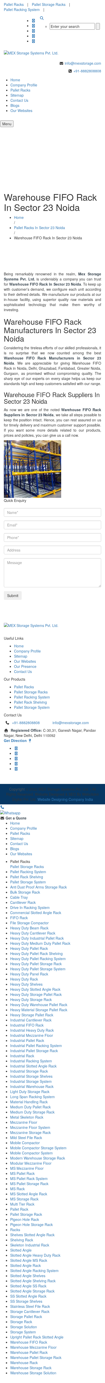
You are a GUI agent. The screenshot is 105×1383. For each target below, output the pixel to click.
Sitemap (20, 656)
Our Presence (25, 666)
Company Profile (27, 651)
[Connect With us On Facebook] (33, 20)
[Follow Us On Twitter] (33, 25)
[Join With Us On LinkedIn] (33, 35)
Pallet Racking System (22, 9)
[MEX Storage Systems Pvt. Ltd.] (31, 52)
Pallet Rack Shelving (30, 702)
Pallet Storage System (32, 707)
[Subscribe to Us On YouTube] (33, 40)
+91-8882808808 (87, 70)
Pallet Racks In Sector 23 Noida (39, 227)
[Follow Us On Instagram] (33, 30)
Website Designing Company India (65, 799)
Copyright (17, 789)
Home (19, 217)
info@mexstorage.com (83, 63)
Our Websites (21, 110)
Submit (12, 595)
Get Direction (16, 740)
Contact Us (19, 100)
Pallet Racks (14, 4)
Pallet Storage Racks (48, 4)
